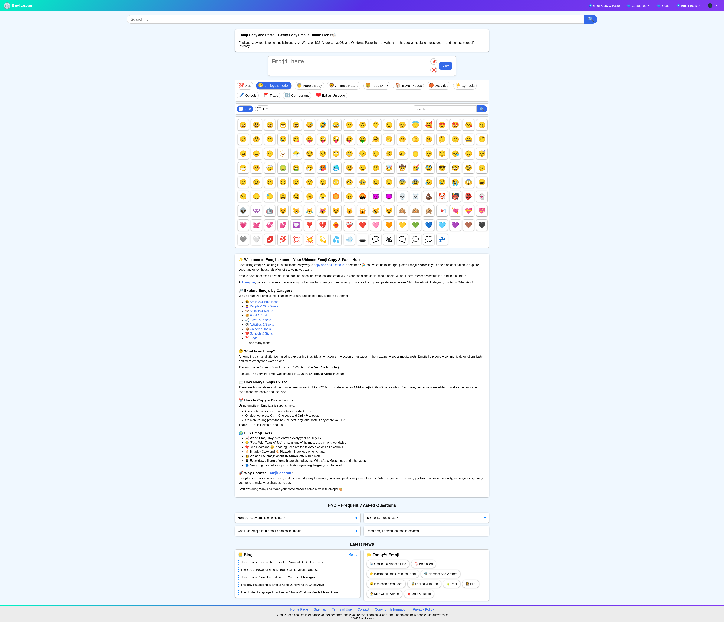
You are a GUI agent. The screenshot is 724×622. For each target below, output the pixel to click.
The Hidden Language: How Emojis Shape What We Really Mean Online (289, 592)
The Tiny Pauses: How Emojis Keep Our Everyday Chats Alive (282, 584)
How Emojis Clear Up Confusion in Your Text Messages (278, 577)
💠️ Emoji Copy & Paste (604, 5)
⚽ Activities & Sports (259, 324)
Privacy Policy (423, 609)
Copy (446, 65)
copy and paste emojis (329, 265)
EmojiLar (248, 282)
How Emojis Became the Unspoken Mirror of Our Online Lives (282, 562)
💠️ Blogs (663, 5)
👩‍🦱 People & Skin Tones (261, 306)
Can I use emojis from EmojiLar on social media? (298, 531)
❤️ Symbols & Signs (259, 333)
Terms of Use (342, 609)
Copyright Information (391, 609)
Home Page (299, 609)
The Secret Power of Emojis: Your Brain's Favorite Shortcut (280, 569)
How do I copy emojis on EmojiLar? (298, 518)
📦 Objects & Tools (258, 329)
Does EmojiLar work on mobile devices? (426, 531)
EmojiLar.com (22, 5)
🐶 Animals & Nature (259, 311)
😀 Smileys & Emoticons (261, 301)
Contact (363, 609)
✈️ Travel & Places (258, 320)
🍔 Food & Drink (256, 315)
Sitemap (320, 609)
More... (353, 554)
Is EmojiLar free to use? (426, 518)
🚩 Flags (251, 338)
